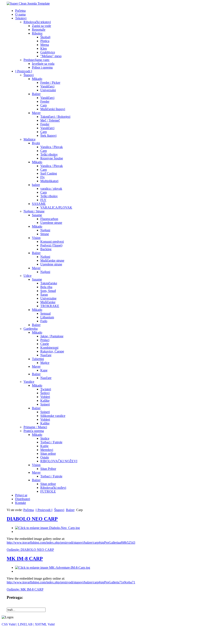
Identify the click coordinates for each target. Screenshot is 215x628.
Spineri (45, 404)
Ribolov (37, 33)
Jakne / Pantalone (51, 336)
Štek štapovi (48, 135)
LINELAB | (26, 624)
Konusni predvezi (52, 241)
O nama (20, 14)
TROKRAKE (49, 306)
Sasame (37, 215)
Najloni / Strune (34, 211)
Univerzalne (48, 298)
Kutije (44, 446)
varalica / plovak (51, 188)
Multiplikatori (49, 181)
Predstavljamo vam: (37, 60)
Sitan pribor (48, 453)
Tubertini (38, 359)
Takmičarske (48, 283)
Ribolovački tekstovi (37, 22)
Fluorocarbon (49, 219)
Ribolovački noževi (53, 487)
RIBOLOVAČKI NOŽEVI (58, 461)
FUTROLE (48, 491)
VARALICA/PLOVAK (56, 207)
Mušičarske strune (52, 260)
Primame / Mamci (35, 427)
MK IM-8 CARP (25, 558)
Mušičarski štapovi (52, 109)
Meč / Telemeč (50, 120)
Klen (43, 48)
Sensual (45, 313)
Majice (44, 362)
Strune (44, 234)
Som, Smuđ (48, 291)
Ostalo (44, 457)
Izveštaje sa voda (43, 63)
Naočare (45, 355)
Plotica (44, 41)
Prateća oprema (34, 431)
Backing (45, 249)
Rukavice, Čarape (52, 351)
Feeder (44, 101)
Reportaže (38, 29)
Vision (36, 238)
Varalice (29, 381)
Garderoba (31, 328)
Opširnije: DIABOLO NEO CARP (30, 549)
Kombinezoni (49, 347)
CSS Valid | (10, 624)
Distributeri (22, 499)
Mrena (44, 44)
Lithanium (47, 317)
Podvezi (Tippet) (51, 245)
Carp (43, 105)
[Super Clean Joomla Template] (28, 3)
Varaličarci (47, 86)
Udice (27, 275)
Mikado (37, 79)
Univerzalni (48, 90)
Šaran (44, 294)
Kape (43, 370)
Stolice (44, 438)
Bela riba (46, 287)
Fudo (43, 321)
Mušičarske (47, 302)
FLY (43, 200)
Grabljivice (47, 52)
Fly (42, 177)
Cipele (44, 344)
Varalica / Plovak (51, 147)
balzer (36, 185)
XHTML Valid (45, 624)
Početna (20, 10)
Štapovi (29, 75)
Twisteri (45, 389)
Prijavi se (21, 495)
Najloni (45, 230)
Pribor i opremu (42, 67)
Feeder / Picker (50, 82)
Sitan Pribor (48, 468)
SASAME (39, 203)
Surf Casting (48, 173)
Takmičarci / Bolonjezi (55, 116)
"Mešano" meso (51, 56)
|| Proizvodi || (23, 71)
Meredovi (46, 450)
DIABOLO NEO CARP (32, 519)
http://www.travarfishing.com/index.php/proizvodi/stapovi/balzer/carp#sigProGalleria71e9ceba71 (71, 582)
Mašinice (29, 139)
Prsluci (44, 340)
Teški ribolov (49, 154)
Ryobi (36, 143)
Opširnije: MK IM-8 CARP (25, 589)
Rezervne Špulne (51, 158)
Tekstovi (20, 18)
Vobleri (45, 397)
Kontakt (20, 503)
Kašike (45, 400)
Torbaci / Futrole (51, 442)
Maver (36, 113)
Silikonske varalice (52, 415)
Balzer (36, 94)
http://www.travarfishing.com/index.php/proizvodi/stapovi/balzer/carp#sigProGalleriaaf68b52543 (71, 542)
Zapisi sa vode (41, 26)
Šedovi (45, 393)
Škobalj (45, 37)
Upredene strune (51, 222)
